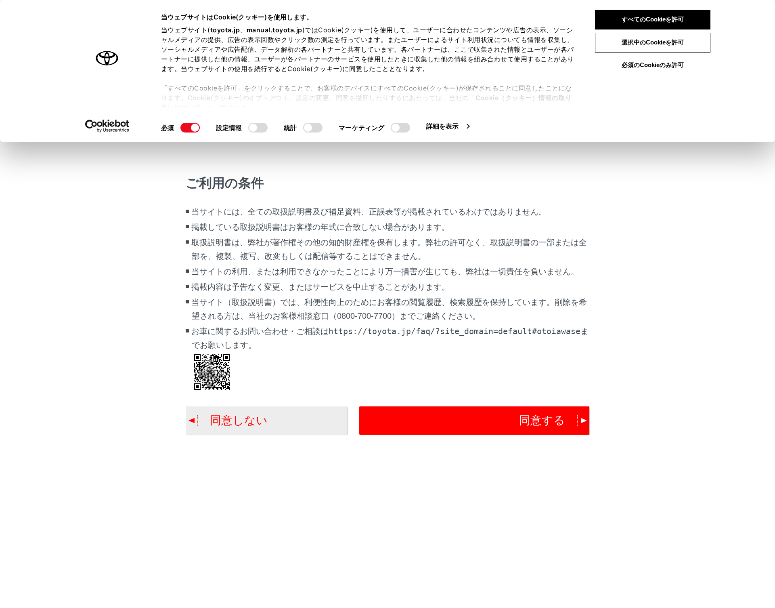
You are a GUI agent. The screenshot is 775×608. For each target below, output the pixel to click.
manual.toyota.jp (274, 30)
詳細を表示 (442, 126)
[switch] (258, 128)
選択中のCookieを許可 (653, 42)
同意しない (239, 420)
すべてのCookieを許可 (653, 19)
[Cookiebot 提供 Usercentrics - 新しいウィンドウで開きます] (107, 126)
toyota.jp (225, 30)
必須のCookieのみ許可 (653, 64)
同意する (542, 420)
